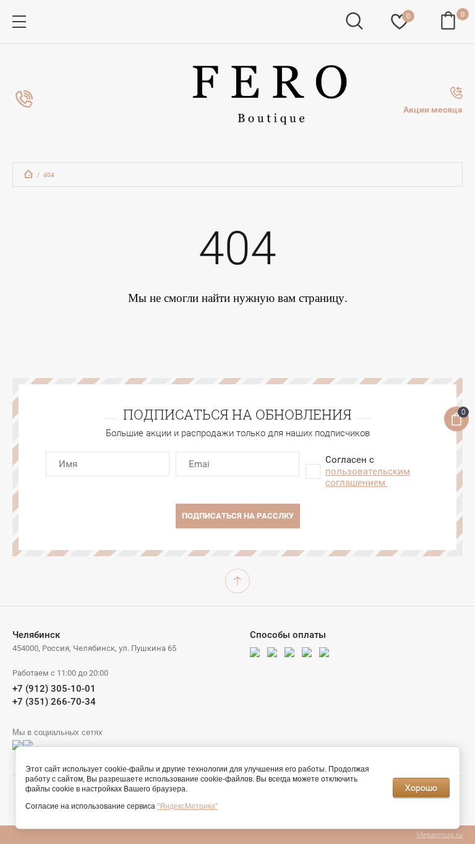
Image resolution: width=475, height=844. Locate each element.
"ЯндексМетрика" (187, 806)
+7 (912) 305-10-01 (54, 688)
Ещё (24, 99)
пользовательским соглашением (367, 477)
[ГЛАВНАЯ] (28, 174)
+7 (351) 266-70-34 (54, 701)
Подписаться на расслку (238, 515)
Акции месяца (433, 109)
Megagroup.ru (439, 834)
